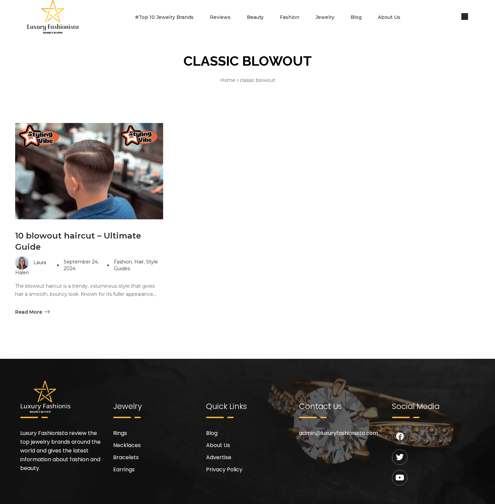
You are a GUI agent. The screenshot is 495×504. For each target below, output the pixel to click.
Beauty (255, 17)
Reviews (220, 17)
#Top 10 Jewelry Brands (164, 17)
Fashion (289, 17)
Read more (28, 312)
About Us (389, 17)
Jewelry (325, 17)
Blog (356, 17)
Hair (139, 262)
